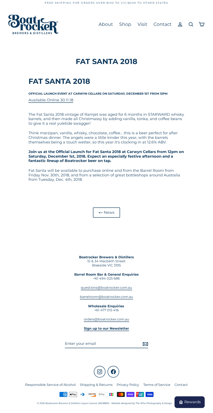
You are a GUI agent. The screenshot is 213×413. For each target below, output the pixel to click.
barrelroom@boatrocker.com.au (106, 297)
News (108, 212)
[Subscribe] (144, 344)
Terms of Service (156, 385)
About (106, 24)
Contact (163, 24)
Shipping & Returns (96, 385)
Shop (125, 24)
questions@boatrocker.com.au (106, 288)
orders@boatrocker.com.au (106, 319)
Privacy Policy (128, 385)
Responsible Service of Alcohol (50, 385)
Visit (142, 24)
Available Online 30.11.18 (50, 100)
